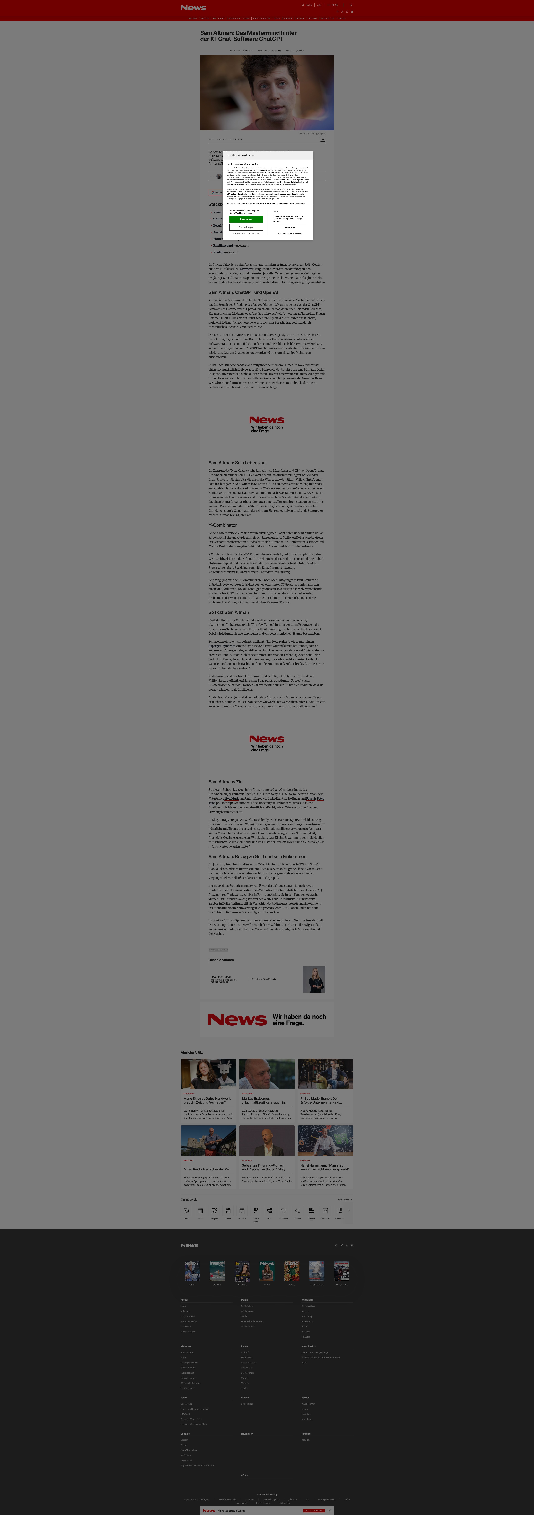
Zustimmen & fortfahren (246, 219)
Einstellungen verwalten (246, 227)
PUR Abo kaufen (289, 227)
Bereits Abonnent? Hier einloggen (290, 233)
